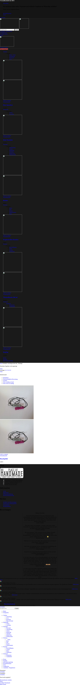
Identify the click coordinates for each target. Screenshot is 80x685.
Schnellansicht (6, 102)
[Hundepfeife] (17, 418)
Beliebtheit (5, 377)
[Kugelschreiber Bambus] (12, 233)
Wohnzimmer (12, 212)
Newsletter (2, 17)
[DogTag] (12, 326)
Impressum (6, 492)
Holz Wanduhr (8, 140)
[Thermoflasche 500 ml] (12, 271)
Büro (10, 213)
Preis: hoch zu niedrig (8, 383)
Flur (10, 209)
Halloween (12, 153)
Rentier (5, 200)
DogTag (5, 352)
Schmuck (8, 303)
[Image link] (11, 477)
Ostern (11, 149)
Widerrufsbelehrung (8, 494)
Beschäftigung (12, 247)
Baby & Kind (9, 621)
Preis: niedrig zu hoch (8, 382)
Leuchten (11, 114)
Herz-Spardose (8, 105)
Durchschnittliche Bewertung (10, 379)
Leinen (11, 250)
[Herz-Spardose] (12, 79)
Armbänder (12, 306)
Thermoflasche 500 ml (10, 297)
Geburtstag (12, 56)
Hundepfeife (4, 459)
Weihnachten (12, 154)
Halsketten (12, 305)
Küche (11, 211)
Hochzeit (11, 57)
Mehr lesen (76, 584)
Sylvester (8, 628)
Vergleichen (6, 666)
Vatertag (11, 151)
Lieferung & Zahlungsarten (10, 503)
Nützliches (12, 251)
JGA (10, 59)
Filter (1, 368)
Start (1, 363)
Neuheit (5, 380)
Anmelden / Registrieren (9, 667)
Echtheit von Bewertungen (9, 502)
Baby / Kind (12, 55)
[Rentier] (12, 174)
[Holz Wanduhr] (12, 134)
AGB (4, 491)
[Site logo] (9, 28)
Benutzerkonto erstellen (6, 680)
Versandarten (6, 505)
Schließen (2, 607)
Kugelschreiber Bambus (10, 239)
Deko (10, 208)
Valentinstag (12, 147)
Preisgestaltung (7, 506)
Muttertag (11, 150)
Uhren (10, 112)
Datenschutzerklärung (8, 495)
